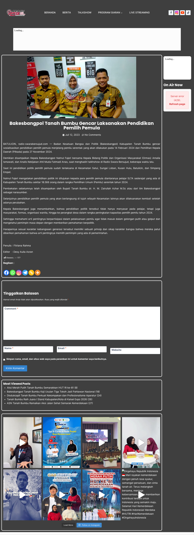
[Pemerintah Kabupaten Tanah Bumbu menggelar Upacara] (101, 494)
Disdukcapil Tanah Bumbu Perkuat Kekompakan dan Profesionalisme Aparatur (51, 395)
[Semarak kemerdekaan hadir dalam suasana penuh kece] (62, 494)
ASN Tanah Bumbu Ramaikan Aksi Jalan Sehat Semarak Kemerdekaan (47, 403)
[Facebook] (171, 12)
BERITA (66, 12)
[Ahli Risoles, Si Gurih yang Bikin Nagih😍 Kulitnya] (141, 442)
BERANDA (50, 12)
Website (116, 350)
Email (62, 348)
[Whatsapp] (12, 270)
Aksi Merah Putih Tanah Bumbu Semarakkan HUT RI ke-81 (40, 387)
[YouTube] (182, 12)
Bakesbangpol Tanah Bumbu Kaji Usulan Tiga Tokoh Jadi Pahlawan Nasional (51, 391)
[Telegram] (25, 270)
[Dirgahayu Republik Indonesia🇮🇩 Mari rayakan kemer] (141, 494)
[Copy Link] (31, 270)
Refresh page (177, 104)
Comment (11, 308)
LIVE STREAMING (139, 12)
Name (9, 348)
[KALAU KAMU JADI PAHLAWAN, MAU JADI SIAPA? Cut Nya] (22, 494)
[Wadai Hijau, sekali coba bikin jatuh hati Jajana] (22, 442)
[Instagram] (176, 12)
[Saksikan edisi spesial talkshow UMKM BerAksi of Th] (62, 442)
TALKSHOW (84, 12)
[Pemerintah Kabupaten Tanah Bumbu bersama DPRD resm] (101, 442)
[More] (37, 270)
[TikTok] (188, 12)
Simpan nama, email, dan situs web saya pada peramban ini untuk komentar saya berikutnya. (56, 359)
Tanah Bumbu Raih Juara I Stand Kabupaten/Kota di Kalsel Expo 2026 (47, 399)
